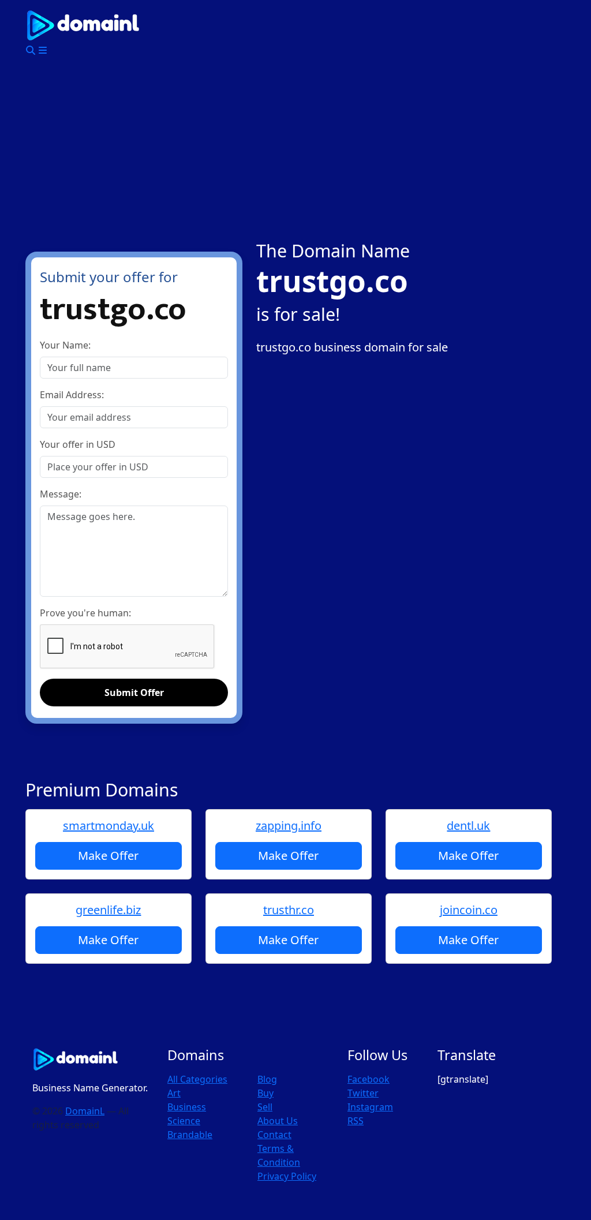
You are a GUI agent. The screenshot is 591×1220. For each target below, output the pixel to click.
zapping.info (288, 825)
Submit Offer (134, 692)
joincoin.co (469, 910)
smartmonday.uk (108, 825)
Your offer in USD (77, 444)
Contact (274, 1134)
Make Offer (108, 855)
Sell (264, 1107)
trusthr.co (288, 910)
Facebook (368, 1079)
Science (183, 1120)
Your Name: (65, 345)
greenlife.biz (108, 910)
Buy (265, 1093)
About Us (277, 1120)
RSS (355, 1120)
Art (174, 1093)
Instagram (370, 1107)
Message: (60, 494)
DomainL (84, 1111)
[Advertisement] (295, 153)
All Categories (197, 1079)
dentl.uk (468, 825)
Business (186, 1107)
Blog (267, 1079)
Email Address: (72, 394)
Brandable (189, 1134)
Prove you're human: (85, 613)
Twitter (363, 1093)
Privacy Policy (286, 1176)
